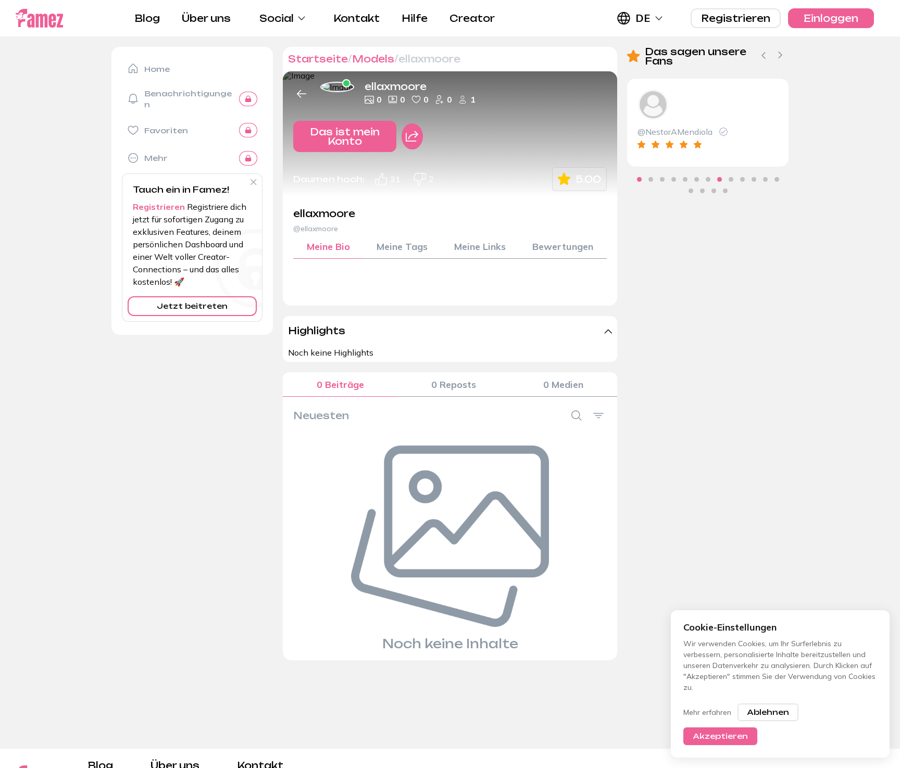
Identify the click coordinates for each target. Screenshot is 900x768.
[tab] (639, 179)
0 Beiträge (340, 385)
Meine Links (480, 247)
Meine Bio (328, 247)
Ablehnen (768, 712)
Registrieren (735, 18)
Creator (472, 18)
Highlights (316, 330)
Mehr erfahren (707, 712)
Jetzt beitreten (192, 305)
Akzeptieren (720, 736)
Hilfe (415, 18)
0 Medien (563, 385)
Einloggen (831, 18)
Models (373, 59)
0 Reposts (453, 385)
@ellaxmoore (315, 228)
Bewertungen (562, 247)
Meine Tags (402, 247)
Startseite (318, 59)
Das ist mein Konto (345, 136)
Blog (147, 18)
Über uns (206, 18)
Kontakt (356, 18)
